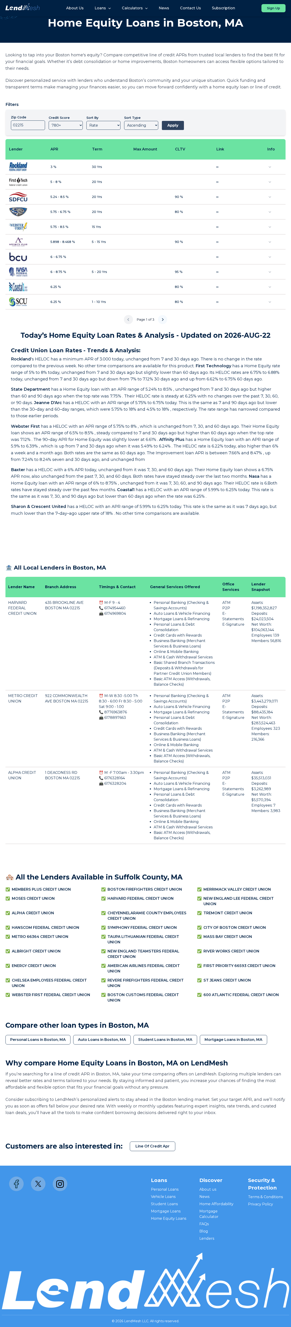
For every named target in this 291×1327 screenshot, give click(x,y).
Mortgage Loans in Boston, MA (233, 1039)
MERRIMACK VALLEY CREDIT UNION (237, 889)
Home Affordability (216, 1204)
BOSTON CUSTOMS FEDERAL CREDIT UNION (143, 997)
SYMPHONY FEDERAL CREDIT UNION (142, 927)
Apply (172, 125)
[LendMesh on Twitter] (38, 1184)
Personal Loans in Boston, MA (38, 1039)
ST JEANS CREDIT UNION (227, 980)
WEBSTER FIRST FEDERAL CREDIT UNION (51, 995)
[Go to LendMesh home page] (22, 8)
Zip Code (18, 117)
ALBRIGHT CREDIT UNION (36, 951)
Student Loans (164, 1204)
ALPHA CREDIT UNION (33, 913)
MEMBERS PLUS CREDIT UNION (41, 889)
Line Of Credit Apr (152, 1146)
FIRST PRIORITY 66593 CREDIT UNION (239, 966)
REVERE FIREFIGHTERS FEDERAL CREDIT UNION (146, 983)
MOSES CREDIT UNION (33, 898)
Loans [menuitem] (100, 8)
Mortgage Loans (166, 1211)
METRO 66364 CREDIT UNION (40, 937)
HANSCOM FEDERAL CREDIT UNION (45, 927)
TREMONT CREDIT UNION (227, 913)
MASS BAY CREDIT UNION (227, 937)
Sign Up (273, 8)
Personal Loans (164, 1189)
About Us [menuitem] (75, 8)
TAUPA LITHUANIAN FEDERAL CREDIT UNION (143, 939)
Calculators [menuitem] (132, 8)
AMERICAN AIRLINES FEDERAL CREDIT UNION (144, 968)
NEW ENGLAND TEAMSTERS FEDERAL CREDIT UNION (143, 954)
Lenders (206, 1238)
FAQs (204, 1224)
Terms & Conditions (265, 1197)
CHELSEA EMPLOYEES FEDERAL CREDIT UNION (49, 983)
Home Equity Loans (168, 1218)
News (204, 1197)
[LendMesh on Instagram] (60, 1184)
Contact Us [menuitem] (190, 8)
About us (207, 1189)
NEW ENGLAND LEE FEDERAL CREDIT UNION (238, 901)
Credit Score (59, 118)
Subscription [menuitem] (223, 8)
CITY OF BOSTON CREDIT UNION (234, 927)
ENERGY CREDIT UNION (34, 966)
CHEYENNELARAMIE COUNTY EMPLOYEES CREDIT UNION (147, 916)
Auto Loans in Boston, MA (102, 1039)
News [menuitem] (164, 8)
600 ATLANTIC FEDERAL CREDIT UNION (241, 995)
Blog (203, 1231)
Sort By (92, 118)
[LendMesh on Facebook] (16, 1184)
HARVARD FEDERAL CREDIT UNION (22, 608)
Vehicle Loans (163, 1197)
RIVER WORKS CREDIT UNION (231, 951)
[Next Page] (162, 319)
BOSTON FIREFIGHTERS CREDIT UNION (145, 889)
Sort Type (132, 118)
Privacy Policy (260, 1204)
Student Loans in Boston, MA (165, 1039)
